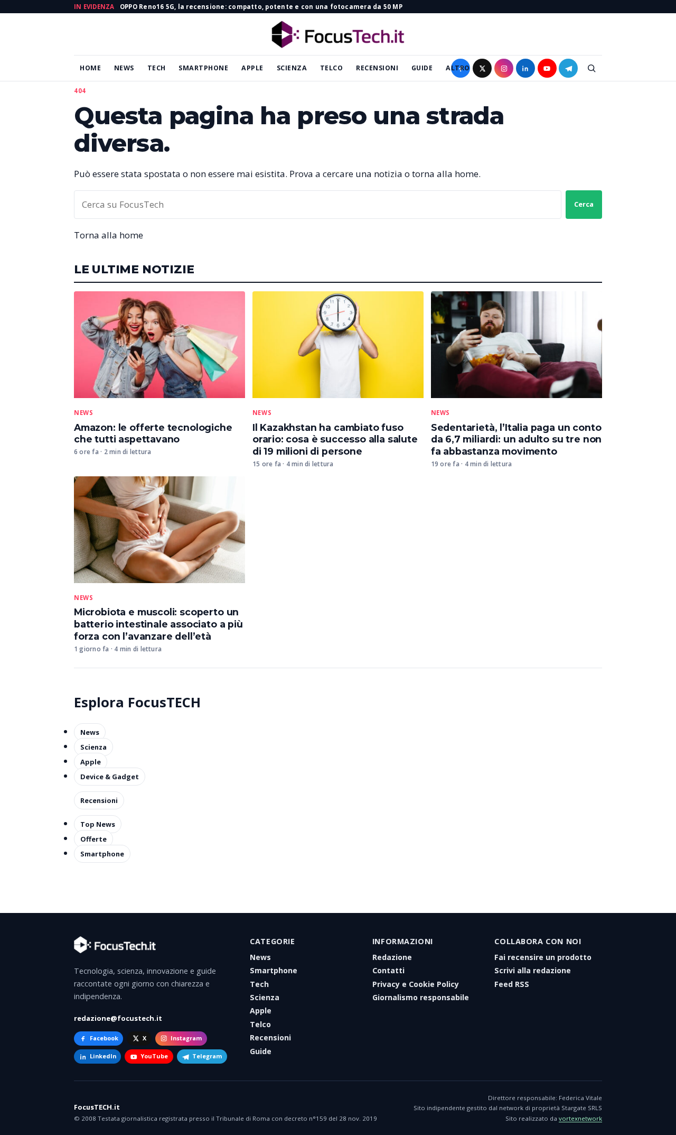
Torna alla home (108, 235)
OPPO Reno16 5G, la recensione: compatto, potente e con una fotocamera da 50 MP (261, 7)
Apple (252, 67)
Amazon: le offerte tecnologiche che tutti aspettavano (153, 433)
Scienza (292, 67)
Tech (156, 67)
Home (90, 67)
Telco (331, 67)
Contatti (388, 970)
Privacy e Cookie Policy (415, 984)
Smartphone (203, 67)
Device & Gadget (109, 776)
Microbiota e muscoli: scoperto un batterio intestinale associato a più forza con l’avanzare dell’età (158, 624)
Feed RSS (511, 984)
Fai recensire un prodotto (543, 957)
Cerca (584, 204)
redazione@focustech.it (118, 1018)
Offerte (93, 839)
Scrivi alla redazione (532, 970)
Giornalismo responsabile (420, 997)
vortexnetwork (580, 1118)
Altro (458, 67)
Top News (97, 824)
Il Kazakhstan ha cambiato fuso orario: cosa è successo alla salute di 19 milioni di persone (335, 439)
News (124, 67)
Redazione (392, 957)
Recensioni (377, 67)
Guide (422, 67)
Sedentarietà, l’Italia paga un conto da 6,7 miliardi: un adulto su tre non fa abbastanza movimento (516, 439)
